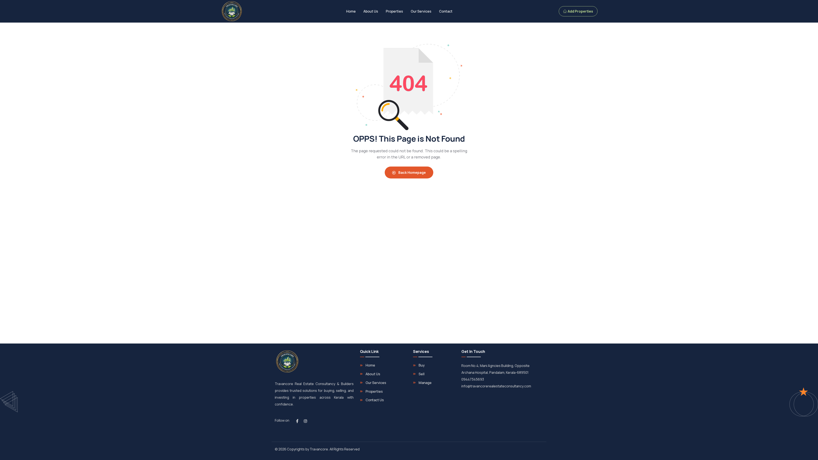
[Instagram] (305, 421)
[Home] (231, 11)
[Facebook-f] (297, 421)
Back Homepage (412, 172)
